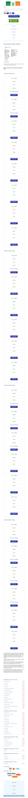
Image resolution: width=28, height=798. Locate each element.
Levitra (6, 740)
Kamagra (6, 686)
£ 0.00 (13, 16)
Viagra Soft (7, 707)
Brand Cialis (7, 716)
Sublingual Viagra (8, 699)
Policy (14, 37)
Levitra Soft (7, 745)
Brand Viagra (7, 681)
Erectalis (6, 728)
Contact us (14, 793)
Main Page (14, 26)
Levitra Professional (9, 743)
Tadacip (6, 730)
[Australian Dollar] (8, 13)
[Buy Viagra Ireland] (14, 3)
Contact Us (14, 34)
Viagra (6, 700)
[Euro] (13, 13)
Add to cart (14, 94)
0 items (16, 16)
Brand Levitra (7, 738)
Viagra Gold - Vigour (9, 702)
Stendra (6, 763)
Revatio (6, 697)
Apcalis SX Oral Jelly (9, 714)
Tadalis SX (7, 732)
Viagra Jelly (7, 704)
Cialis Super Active (8, 726)
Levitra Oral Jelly (8, 742)
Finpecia (6, 756)
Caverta (6, 683)
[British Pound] (5, 13)
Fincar (6, 755)
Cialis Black (7, 719)
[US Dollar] (10, 13)
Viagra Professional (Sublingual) (11, 706)
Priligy (6, 750)
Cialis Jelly (7, 721)
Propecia (6, 758)
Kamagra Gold (8, 690)
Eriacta (6, 684)
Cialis (6, 717)
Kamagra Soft (7, 693)
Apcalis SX (7, 712)
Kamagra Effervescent (9, 688)
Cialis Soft (7, 724)
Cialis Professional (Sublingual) (11, 723)
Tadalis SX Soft (8, 733)
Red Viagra (7, 695)
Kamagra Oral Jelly (9, 691)
